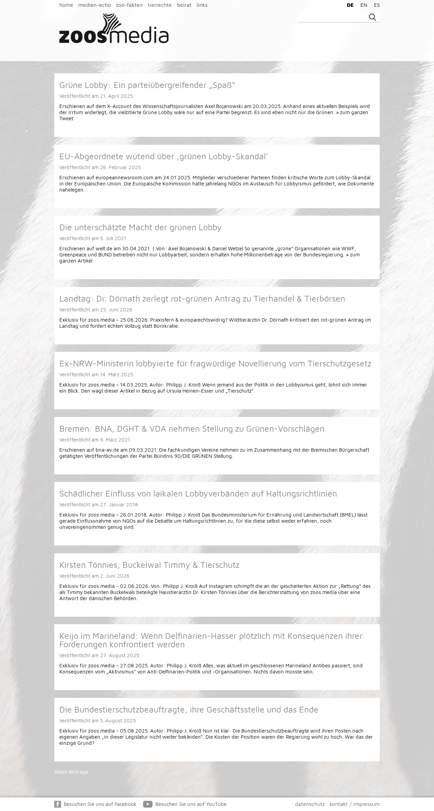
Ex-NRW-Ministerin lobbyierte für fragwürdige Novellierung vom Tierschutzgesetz (215, 363)
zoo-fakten (129, 5)
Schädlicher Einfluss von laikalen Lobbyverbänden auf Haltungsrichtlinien (198, 493)
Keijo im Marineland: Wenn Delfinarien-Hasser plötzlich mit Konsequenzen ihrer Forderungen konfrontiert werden (210, 640)
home (66, 5)
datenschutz (310, 804)
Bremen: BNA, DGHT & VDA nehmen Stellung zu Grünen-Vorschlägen (191, 428)
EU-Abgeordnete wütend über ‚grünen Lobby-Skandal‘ (163, 156)
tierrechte (160, 5)
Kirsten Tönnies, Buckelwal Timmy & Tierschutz (149, 565)
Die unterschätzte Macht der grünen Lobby (140, 227)
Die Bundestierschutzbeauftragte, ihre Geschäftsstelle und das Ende (188, 709)
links (202, 5)
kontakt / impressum (355, 804)
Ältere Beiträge (71, 772)
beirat (184, 5)
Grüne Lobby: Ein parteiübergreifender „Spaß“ (147, 85)
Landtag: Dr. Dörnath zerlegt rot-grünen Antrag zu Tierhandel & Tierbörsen (202, 298)
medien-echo (94, 5)
